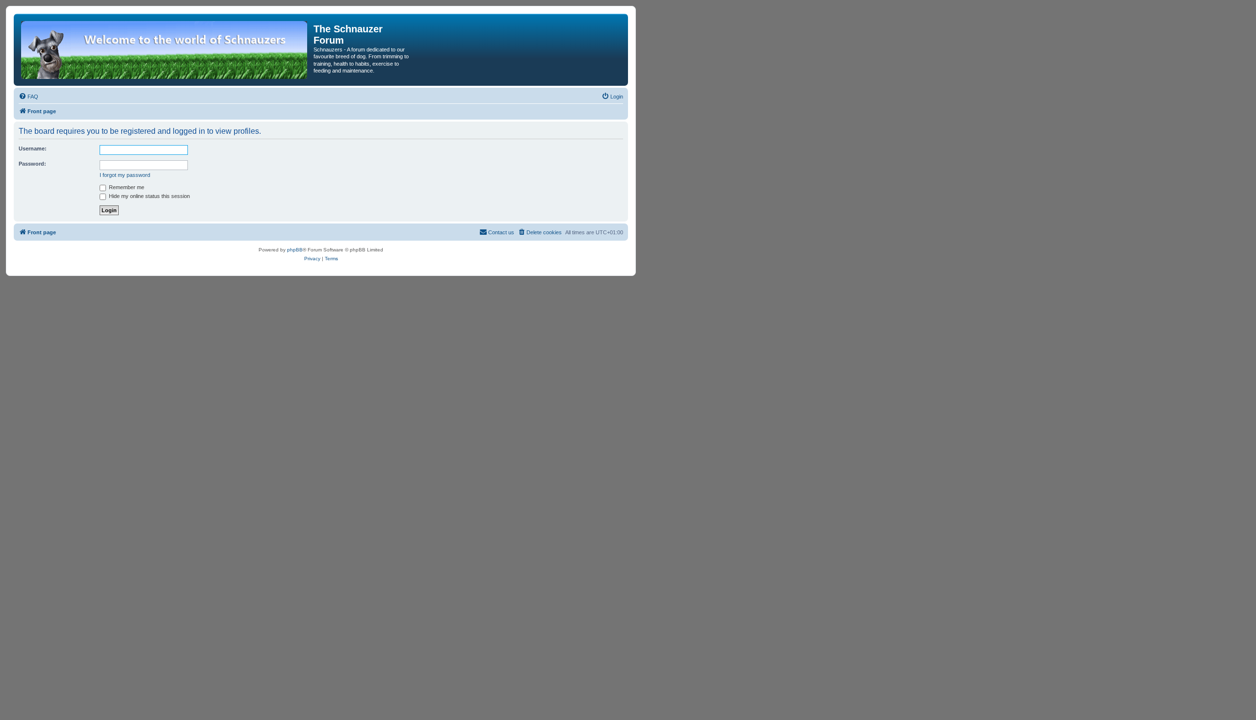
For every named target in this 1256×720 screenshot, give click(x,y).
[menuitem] (28, 96)
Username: (33, 148)
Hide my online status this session (148, 196)
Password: (32, 164)
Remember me (125, 187)
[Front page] (165, 49)
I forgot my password (125, 175)
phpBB (295, 249)
